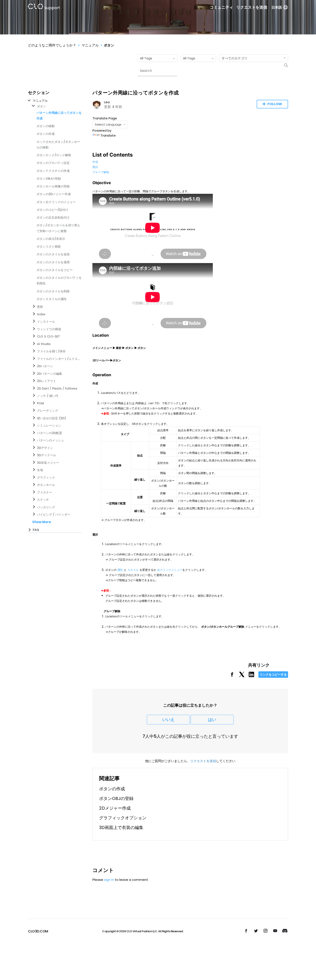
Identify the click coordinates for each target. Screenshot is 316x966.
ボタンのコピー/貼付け (52, 210)
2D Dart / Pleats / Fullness (57, 388)
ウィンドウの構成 (49, 329)
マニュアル (90, 45)
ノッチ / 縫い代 (47, 396)
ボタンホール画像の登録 (53, 186)
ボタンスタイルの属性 (52, 299)
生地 (40, 470)
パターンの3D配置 (49, 433)
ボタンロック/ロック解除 (54, 155)
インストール (46, 321)
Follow (274, 104)
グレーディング (47, 410)
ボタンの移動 (46, 126)
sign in (109, 879)
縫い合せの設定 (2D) (51, 418)
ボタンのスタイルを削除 (53, 291)
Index (41, 314)
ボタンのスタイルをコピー (55, 270)
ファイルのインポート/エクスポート (58, 359)
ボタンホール (46, 485)
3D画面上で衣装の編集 (121, 827)
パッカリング (46, 507)
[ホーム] (44, 8)
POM (40, 403)
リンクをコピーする (273, 674)
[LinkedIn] (251, 676)
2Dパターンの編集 (49, 373)
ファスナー (44, 492)
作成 (95, 161)
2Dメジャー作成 (115, 808)
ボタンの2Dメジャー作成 (54, 194)
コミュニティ (221, 7)
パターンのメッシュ (50, 440)
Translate (108, 135)
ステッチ (43, 500)
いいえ (168, 720)
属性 (120, 570)
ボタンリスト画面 (49, 246)
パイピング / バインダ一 (53, 514)
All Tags (146, 58)
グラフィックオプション (122, 818)
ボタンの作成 (46, 134)
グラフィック (46, 477)
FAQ (36, 530)
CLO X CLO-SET (48, 336)
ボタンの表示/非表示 (51, 239)
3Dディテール (46, 455)
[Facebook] (232, 676)
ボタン (109, 45)
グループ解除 (100, 172)
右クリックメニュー (169, 570)
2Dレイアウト (46, 381)
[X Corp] (241, 676)
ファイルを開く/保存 (51, 351)
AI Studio (44, 344)
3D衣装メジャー (48, 463)
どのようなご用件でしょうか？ (52, 45)
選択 (95, 167)
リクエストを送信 (251, 7)
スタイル (133, 570)
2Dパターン (45, 366)
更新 (40, 307)
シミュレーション (49, 425)
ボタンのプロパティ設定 (53, 163)
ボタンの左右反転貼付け (53, 217)
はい (212, 720)
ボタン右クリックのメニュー (56, 202)
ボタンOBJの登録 (49, 178)
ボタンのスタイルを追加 (53, 254)
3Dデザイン (45, 448)
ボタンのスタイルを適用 (53, 262)
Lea (107, 102)
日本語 (277, 7)
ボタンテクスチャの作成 (53, 171)
